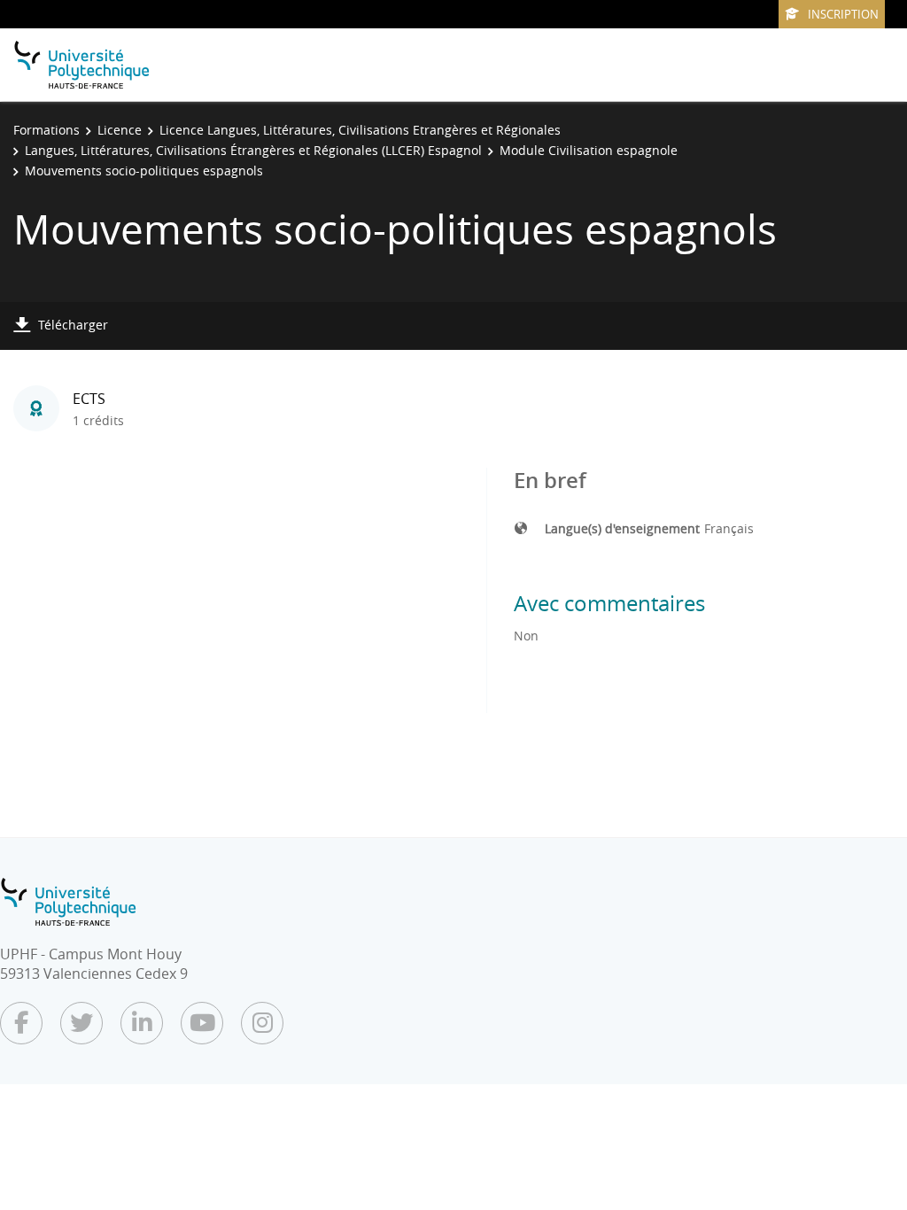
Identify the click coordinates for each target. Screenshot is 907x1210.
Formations (46, 129)
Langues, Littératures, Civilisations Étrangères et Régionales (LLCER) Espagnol (253, 150)
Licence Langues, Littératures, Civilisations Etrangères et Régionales (360, 129)
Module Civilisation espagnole (589, 150)
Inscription (843, 14)
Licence (119, 129)
